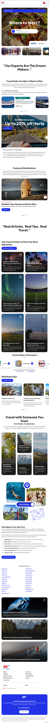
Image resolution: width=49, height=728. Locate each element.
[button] (21, 111)
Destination (18, 30)
